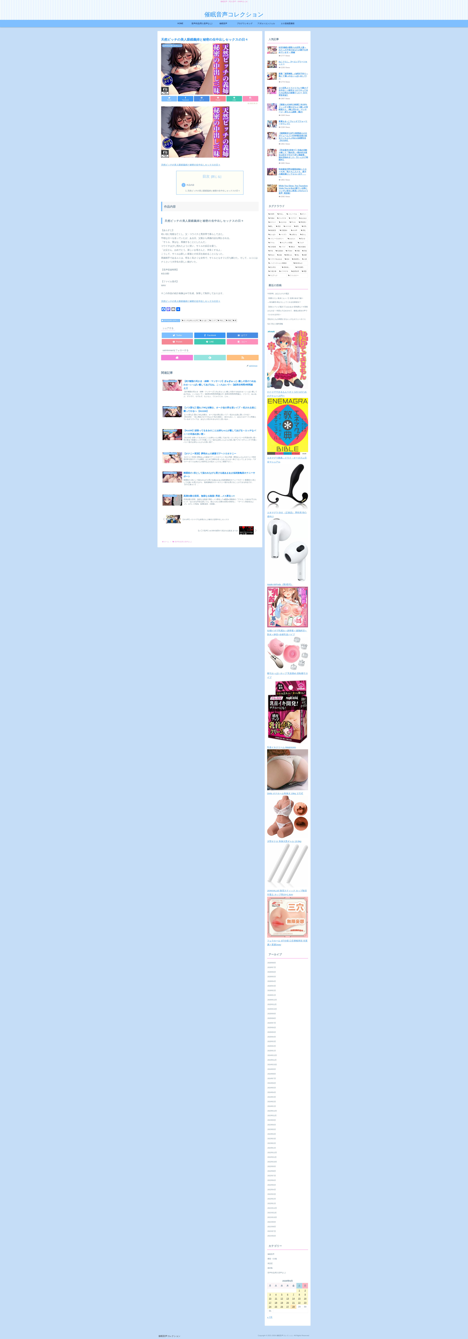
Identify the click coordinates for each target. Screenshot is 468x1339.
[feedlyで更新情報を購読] (210, 357)
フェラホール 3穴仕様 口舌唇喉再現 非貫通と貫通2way (287, 943)
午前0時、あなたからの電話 (278, 294)
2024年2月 (272, 1102)
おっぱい (204, 320)
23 (305, 1302)
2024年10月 (272, 1065)
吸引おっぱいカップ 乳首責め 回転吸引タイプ (287, 675)
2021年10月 (272, 1217)
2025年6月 (272, 1027)
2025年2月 (272, 1046)
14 (293, 1298)
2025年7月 (272, 1023)
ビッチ (213, 320)
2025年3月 (272, 1041)
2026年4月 (272, 981)
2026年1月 (272, 995)
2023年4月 (272, 1134)
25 (276, 1307)
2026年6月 (272, 972)
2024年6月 (272, 1083)
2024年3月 (272, 1097)
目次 (206, 176)
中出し (222, 320)
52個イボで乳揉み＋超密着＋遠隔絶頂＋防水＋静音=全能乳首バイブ (287, 632)
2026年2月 (272, 990)
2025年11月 (272, 1004)
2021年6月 (272, 1236)
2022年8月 (272, 1171)
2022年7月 (272, 1176)
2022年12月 (272, 1152)
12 (282, 1298)
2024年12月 (272, 1055)
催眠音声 (271, 1254)
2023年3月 (272, 1139)
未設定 (270, 1263)
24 (270, 1307)
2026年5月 (272, 977)
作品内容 (190, 185)
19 (282, 1302)
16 (305, 1298)
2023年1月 (272, 1148)
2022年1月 (272, 1203)
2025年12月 (272, 1000)
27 (287, 1307)
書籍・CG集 (272, 1259)
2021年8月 (272, 1227)
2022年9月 (272, 1166)
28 (293, 1307)
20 (287, 1302)
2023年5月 (272, 1129)
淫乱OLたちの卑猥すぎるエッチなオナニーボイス (287, 319)
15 (299, 1298)
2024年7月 (272, 1078)
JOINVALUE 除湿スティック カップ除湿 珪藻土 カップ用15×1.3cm (287, 892)
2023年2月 (272, 1143)
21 (293, 1302)
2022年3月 (272, 1194)
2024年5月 (272, 1088)
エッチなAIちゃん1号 (191, 320)
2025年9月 (272, 1014)
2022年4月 (272, 1190)
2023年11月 (272, 1115)
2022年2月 (272, 1199)
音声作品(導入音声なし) (171, 320)
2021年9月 (272, 1222)
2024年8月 (272, 1074)
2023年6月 (272, 1125)
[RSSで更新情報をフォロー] (243, 357)
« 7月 (269, 1317)
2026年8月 (272, 963)
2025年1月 (272, 1051)
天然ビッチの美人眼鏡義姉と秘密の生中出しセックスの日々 (190, 165)
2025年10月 (272, 1009)
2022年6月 (272, 1180)
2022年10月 (272, 1162)
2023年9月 (272, 1120)
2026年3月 (272, 986)
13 (287, 1298)
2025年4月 (272, 1037)
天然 (229, 320)
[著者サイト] (177, 357)
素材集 (270, 1268)
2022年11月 (272, 1157)
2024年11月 (272, 1060)
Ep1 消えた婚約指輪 (275, 324)
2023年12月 (272, 1111)
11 (276, 1298)
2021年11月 (272, 1213)
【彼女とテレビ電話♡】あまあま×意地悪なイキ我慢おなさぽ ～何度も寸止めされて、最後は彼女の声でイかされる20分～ (288, 311)
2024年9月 (272, 1069)
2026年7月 (272, 967)
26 (282, 1307)
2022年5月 (272, 1185)
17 (270, 1302)
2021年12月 (272, 1208)
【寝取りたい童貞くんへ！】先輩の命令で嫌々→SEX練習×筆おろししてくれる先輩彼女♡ (285, 300)
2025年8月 (272, 1018)
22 (299, 1302)
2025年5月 (272, 1032)
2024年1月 (272, 1106)
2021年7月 (272, 1231)
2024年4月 (272, 1092)
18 (276, 1302)
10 (270, 1298)
